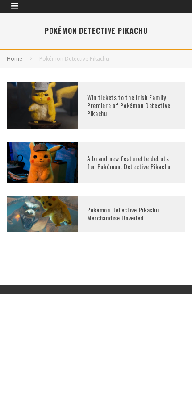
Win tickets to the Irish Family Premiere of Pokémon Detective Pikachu (128, 105)
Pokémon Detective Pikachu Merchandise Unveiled (123, 213)
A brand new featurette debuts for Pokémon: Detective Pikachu (129, 162)
